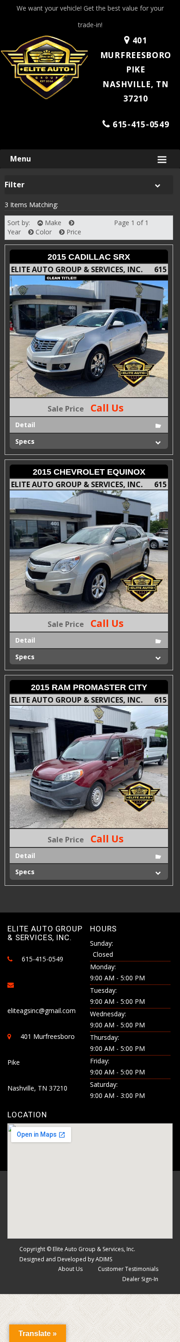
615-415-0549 (141, 124)
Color (43, 231)
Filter (14, 184)
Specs (25, 441)
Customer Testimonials (128, 1269)
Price (73, 231)
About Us (70, 1269)
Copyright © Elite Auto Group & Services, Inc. (77, 1249)
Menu (20, 159)
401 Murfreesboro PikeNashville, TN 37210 (135, 69)
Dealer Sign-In (140, 1279)
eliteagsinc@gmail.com (41, 1010)
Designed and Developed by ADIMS (65, 1259)
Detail (25, 424)
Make (52, 222)
